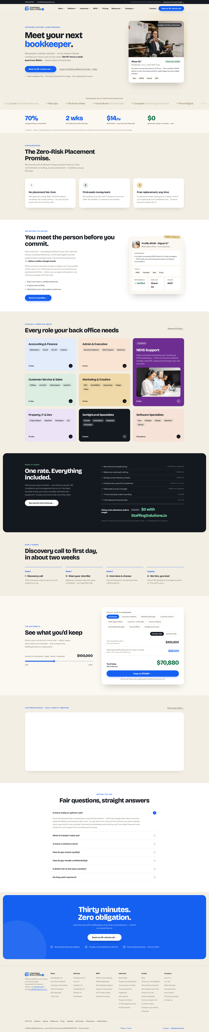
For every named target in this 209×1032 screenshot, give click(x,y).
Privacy (123, 1026)
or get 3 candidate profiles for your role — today (78, 68)
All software (77, 994)
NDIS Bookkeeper (102, 979)
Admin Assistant (155, 619)
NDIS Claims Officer (115, 619)
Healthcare (123, 990)
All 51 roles (55, 994)
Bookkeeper (112, 614)
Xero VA (76, 979)
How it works (169, 990)
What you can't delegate (151, 979)
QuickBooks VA (79, 986)
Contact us (168, 997)
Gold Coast (79, 1019)
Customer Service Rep (59, 983)
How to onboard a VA (149, 997)
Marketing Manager (148, 614)
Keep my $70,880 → (143, 671)
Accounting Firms (125, 986)
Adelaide (70, 1019)
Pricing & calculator (171, 994)
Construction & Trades (127, 983)
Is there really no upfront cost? (104, 810)
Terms (129, 1026)
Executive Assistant (129, 614)
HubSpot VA (78, 983)
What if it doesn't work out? (104, 833)
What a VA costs (148, 990)
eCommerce (123, 994)
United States (102, 1019)
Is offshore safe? (148, 1001)
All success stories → (175, 705)
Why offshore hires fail (150, 983)
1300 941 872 (29, 2)
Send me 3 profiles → (38, 295)
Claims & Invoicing (103, 994)
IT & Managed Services (127, 1001)
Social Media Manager (116, 624)
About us (167, 975)
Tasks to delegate (148, 994)
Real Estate (123, 975)
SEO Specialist (56, 990)
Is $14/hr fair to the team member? (104, 866)
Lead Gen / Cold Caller (136, 619)
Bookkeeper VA (57, 975)
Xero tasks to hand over (150, 986)
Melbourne (54, 1019)
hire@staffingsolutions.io (46, 2)
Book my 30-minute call (171, 8)
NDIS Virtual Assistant (104, 975)
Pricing (105, 8)
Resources (116, 8)
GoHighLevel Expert (152, 624)
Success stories (170, 986)
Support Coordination (104, 986)
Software (71, 8)
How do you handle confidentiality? (104, 858)
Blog (143, 975)
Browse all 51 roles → (176, 326)
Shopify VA (77, 990)
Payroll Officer (134, 624)
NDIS (95, 8)
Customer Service (166, 614)
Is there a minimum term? (104, 841)
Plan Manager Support (104, 983)
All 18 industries (124, 1005)
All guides (145, 1009)
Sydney (45, 1019)
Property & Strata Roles (127, 979)
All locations (90, 1019)
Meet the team (169, 983)
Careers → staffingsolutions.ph (173, 1026)
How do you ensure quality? (104, 849)
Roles (60, 8)
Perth (62, 1019)
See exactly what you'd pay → (42, 500)
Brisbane (37, 1019)
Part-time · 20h (171, 631)
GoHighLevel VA (79, 975)
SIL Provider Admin (103, 990)
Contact (152, 8)
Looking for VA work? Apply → (173, 2)
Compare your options (150, 1005)
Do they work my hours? (104, 874)
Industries (84, 8)
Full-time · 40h (157, 631)
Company (129, 8)
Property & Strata (125, 997)
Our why (167, 979)
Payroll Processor (57, 986)
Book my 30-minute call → (40, 68)
